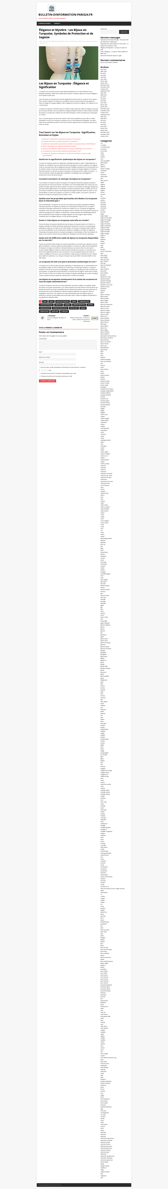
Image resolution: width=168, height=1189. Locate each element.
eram (102, 576)
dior (102, 546)
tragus (102, 1095)
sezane (103, 1048)
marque (103, 814)
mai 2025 (103, 99)
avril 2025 (103, 101)
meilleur (103, 833)
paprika (103, 910)
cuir (102, 530)
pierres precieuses (106, 957)
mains (102, 780)
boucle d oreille (105, 383)
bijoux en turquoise (63, 301)
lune (102, 764)
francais (103, 613)
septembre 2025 (105, 91)
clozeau (103, 501)
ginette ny (103, 660)
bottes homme (105, 375)
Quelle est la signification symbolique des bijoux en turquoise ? (61, 139)
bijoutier (103, 290)
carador (103, 426)
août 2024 (103, 116)
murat (102, 865)
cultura (102, 534)
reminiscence (104, 1006)
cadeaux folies (105, 420)
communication (84, 301)
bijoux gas (103, 324)
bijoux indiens (104, 326)
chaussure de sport (106, 477)
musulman (103, 869)
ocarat (102, 884)
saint (102, 1024)
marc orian (104, 802)
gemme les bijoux (106, 643)
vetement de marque (106, 1140)
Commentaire (43, 339)
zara (102, 1177)
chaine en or (104, 456)
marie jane (104, 810)
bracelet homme (105, 403)
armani (102, 192)
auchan (103, 210)
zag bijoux (103, 1176)
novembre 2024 (105, 110)
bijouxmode (104, 349)
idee (102, 700)
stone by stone (105, 1063)
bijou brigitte (104, 257)
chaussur (103, 469)
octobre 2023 (104, 136)
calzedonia (104, 422)
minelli (102, 849)
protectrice (74, 308)
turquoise (89, 41)
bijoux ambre (104, 296)
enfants (103, 570)
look (102, 763)
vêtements (104, 1154)
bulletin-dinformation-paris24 (61, 41)
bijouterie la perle (105, 283)
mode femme (104, 851)
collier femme (104, 511)
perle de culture (105, 930)
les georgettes (105, 753)
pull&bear (103, 1002)
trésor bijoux (104, 1103)
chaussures (104, 479)
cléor (102, 497)
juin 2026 (103, 73)
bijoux (76, 41)
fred (102, 619)
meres (102, 841)
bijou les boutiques (106, 265)
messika (103, 843)
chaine (102, 448)
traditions (55, 311)
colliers (102, 513)
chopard (103, 491)
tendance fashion (105, 1083)
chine (102, 487)
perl (102, 926)
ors (101, 904)
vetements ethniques (106, 1158)
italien (102, 711)
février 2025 (104, 105)
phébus (103, 941)
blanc (102, 353)
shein (102, 1050)
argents (103, 190)
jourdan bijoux (105, 739)
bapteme (103, 239)
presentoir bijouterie (106, 985)
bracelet (103, 397)
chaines (103, 458)
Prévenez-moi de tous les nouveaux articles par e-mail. (56, 376)
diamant (103, 540)
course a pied (104, 523)
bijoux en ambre (105, 310)
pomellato (103, 969)
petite (102, 936)
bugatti (102, 408)
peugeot (103, 937)
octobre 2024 (104, 112)
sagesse (83, 308)
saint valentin (104, 1028)
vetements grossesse (107, 1160)
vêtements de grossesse (107, 1156)
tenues (102, 1089)
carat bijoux (104, 430)
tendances (103, 1085)
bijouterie (103, 275)
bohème (103, 357)
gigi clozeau (104, 656)
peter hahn (104, 932)
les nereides (104, 755)
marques (103, 816)
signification (44, 311)
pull (101, 998)
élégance (67, 305)
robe (102, 1010)
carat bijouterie (105, 428)
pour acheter (104, 971)
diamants (103, 542)
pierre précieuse (45, 308)
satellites (103, 1040)
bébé (102, 247)
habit (102, 682)
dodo (102, 550)
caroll (102, 432)
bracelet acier (104, 399)
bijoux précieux (105, 340)
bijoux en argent (105, 312)
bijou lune (103, 267)
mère (102, 839)
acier (102, 159)
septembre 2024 (105, 114)
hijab (102, 692)
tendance (103, 1079)
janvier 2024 (104, 130)
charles (103, 462)
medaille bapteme (106, 827)
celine (102, 442)
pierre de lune (104, 947)
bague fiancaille (105, 227)
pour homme (104, 979)
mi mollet (103, 845)
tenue (102, 1087)
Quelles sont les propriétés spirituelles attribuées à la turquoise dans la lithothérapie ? (69, 144)
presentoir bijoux (105, 989)
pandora (103, 908)
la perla (103, 741)
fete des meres (105, 595)
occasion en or (105, 886)
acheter (103, 157)
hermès (103, 688)
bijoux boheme (105, 298)
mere (102, 837)
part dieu (103, 916)
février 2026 (104, 81)
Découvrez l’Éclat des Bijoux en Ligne (111, 55)
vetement (103, 1132)
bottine (103, 377)
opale (102, 890)
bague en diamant (106, 226)
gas (102, 633)
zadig (102, 1170)
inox (102, 707)
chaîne (102, 450)
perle (102, 928)
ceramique (103, 446)
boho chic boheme (106, 361)
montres (103, 863)
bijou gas (103, 263)
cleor (102, 499)
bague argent (104, 216)
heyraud (103, 690)
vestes (102, 1130)
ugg (102, 1109)
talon (102, 1077)
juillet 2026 (104, 71)
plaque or (103, 965)
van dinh (103, 1116)
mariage (103, 806)
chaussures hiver (105, 483)
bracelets (103, 406)
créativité (58, 305)
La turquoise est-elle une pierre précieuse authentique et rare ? (61, 151)
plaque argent (104, 963)
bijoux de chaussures (106, 304)
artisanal (103, 202)
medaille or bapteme (106, 831)
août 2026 (103, 69)
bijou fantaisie (104, 261)
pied (102, 943)
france (102, 615)
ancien (102, 172)
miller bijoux (104, 847)
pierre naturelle (105, 953)
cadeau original (105, 418)
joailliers (103, 735)
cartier (102, 436)
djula (102, 548)
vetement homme (106, 1150)
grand (102, 662)
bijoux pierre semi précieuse (108, 336)
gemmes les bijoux (106, 648)
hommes (103, 698)
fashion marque (105, 585)
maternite (103, 820)
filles (102, 609)
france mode (104, 617)
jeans (102, 721)
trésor (102, 1097)
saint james (104, 1026)
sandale (103, 1030)
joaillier (103, 733)
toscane (103, 1091)
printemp (103, 993)
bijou (73, 41)
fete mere (103, 597)
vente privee (104, 1124)
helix (102, 684)
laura (102, 747)
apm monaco (104, 180)
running (103, 1022)
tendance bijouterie (106, 1081)
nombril (103, 882)
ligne (102, 757)
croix (102, 528)
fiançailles (103, 603)
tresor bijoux (104, 1101)
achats (102, 155)
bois (102, 363)
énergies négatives (79, 305)
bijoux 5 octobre (105, 294)
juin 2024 (103, 120)
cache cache (104, 414)
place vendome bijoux (107, 961)
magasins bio (104, 774)
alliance (103, 165)
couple (102, 517)
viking (102, 1164)
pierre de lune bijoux (106, 949)
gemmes (103, 644)
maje (102, 786)
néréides (103, 879)
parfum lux (104, 912)
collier (102, 503)
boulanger (103, 387)
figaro (102, 605)
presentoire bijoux (106, 991)
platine (102, 967)
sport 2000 (104, 1061)
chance (74, 301)
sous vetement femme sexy (108, 1057)
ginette (102, 658)
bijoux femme (104, 322)
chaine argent (104, 452)
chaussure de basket (106, 473)
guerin (102, 674)
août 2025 (103, 93)
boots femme (104, 369)
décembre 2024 (105, 109)
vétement (103, 1136)
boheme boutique (106, 359)
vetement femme (105, 1144)
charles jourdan (105, 463)
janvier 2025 (104, 107)
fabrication (104, 582)
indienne (103, 705)
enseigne (103, 572)
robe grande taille (105, 1016)
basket (102, 241)
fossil (102, 611)
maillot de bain (105, 776)
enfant (102, 568)
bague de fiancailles (106, 218)
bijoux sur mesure (106, 342)
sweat (102, 1073)
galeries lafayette (105, 625)
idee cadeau (104, 701)
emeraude (103, 562)
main (102, 778)
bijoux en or (104, 316)
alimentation (104, 163)
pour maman (104, 983)
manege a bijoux (105, 792)
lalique (102, 745)
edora (102, 560)
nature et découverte (106, 877)
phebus (103, 940)
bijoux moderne (105, 332)
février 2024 (104, 128)
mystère (90, 305)
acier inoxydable (105, 161)
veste (102, 1128)
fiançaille (103, 601)
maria (102, 804)
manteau (103, 798)
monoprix (103, 861)
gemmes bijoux (105, 646)
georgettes (104, 654)
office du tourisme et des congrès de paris (113, 888)
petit (102, 934)
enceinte (103, 566)
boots (102, 367)
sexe (102, 1046)
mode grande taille (106, 853)
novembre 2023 (105, 134)
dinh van (103, 544)
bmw (102, 355)
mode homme (105, 855)
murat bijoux (104, 867)
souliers (103, 1056)
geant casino (104, 639)
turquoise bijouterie (106, 1107)
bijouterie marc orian (106, 285)
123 (102, 143)
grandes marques (105, 668)
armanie (103, 194)
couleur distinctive (46, 305)
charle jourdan (105, 460)
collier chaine (104, 505)
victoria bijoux (104, 1162)
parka (102, 914)
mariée (102, 812)
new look (103, 880)
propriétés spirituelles (60, 308)
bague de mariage (106, 220)
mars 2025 (104, 103)
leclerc (102, 749)
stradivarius (104, 1065)
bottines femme (105, 381)
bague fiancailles (105, 231)
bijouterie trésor (105, 286)
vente (102, 1122)
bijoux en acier (105, 308)
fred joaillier (104, 621)
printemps (103, 995)
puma (102, 1004)
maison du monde (106, 784)
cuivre (102, 532)
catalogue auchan (106, 440)
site (102, 1052)
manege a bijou (105, 790)
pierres (102, 955)
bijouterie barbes (105, 279)
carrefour (103, 434)
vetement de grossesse (107, 1138)
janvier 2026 (104, 83)
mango (103, 796)
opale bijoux (104, 892)
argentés (103, 188)
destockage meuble (106, 538)
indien (102, 703)
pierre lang (103, 951)
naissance (103, 873)
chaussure (103, 471)
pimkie (102, 959)
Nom (40, 352)
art (101, 196)
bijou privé (103, 271)
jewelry (103, 727)
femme (80, 41)
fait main (103, 583)
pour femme (104, 975)
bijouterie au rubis (106, 277)
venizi (102, 1120)
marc (102, 800)
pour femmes (104, 977)
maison (103, 782)
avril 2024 (103, 124)
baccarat (103, 212)
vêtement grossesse (106, 1146)
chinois (102, 489)
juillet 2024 (104, 118)
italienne (103, 713)
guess (102, 678)
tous (102, 1093)
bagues (103, 237)
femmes (103, 591)
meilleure (103, 835)
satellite (103, 1038)
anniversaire (104, 176)
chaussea (103, 467)
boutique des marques (107, 389)
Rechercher (104, 29)
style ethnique (104, 1067)
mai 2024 (103, 122)
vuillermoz (103, 1168)
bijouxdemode (105, 347)
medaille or (104, 829)
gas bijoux (103, 635)
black (102, 351)
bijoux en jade (104, 314)
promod (103, 997)
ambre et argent (105, 169)
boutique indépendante (107, 391)
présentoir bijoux (105, 987)
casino (102, 438)
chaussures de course (107, 481)
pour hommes (105, 981)
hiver (102, 694)
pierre (84, 41)
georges (103, 650)
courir (102, 519)
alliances (103, 167)
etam (102, 578)
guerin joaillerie (105, 676)
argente (103, 184)
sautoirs (103, 1044)
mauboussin (104, 823)
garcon (102, 627)
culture (102, 536)
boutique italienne (106, 393)
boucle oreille (104, 385)
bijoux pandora (105, 334)
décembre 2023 (105, 132)
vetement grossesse (106, 1148)
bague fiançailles (105, 229)
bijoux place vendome (107, 338)
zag (102, 1174)
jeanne (102, 719)
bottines (103, 379)
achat (102, 153)
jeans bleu (103, 723)
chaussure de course (106, 475)
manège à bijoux (105, 794)
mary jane (103, 818)
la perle (103, 743)
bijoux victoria (104, 344)
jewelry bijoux (104, 729)
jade (102, 717)
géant (102, 637)
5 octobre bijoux (105, 147)
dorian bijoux (104, 552)
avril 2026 (103, 77)
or (101, 894)
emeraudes (104, 564)
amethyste (104, 170)
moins (102, 859)
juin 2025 (103, 97)
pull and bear (104, 1000)
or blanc (103, 896)
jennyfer (103, 725)
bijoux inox (104, 328)
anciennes (103, 174)
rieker (102, 1008)
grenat (102, 670)
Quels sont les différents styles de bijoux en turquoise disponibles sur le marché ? (67, 149)
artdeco (103, 200)
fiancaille (103, 599)
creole (102, 524)
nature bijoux (104, 875)
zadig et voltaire (105, 1172)
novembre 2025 (105, 87)
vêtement (103, 1134)
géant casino (104, 640)
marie (102, 808)
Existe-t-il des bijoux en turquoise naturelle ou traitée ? (59, 146)
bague (102, 214)
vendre (102, 1118)
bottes (102, 373)
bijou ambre (104, 255)
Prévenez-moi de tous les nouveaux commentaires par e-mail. (58, 373)
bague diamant (105, 222)
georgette (103, 652)
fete (102, 593)
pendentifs (103, 924)
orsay (102, 906)
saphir (102, 1034)
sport (102, 1059)
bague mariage (105, 233)
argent (102, 182)
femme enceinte (105, 589)
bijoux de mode (105, 306)
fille (101, 607)
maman (103, 788)
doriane (103, 554)
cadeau (103, 416)
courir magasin (105, 521)
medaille (103, 825)
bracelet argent (105, 401)
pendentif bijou (105, 922)
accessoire (104, 149)
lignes (102, 759)
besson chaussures (106, 251)
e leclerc (103, 558)
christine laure (104, 493)
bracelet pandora (105, 405)
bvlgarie (103, 412)
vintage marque (105, 1166)
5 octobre (103, 145)
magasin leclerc (105, 772)
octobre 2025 (104, 89)
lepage (102, 751)
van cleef (103, 1115)
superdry (103, 1069)
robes (102, 1018)
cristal (102, 526)
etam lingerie (104, 580)
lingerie (103, 760)
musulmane (104, 871)
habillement (104, 680)
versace (103, 1126)
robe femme (104, 1014)
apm (102, 178)
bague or (103, 235)
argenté (103, 186)
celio (102, 444)
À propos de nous (44, 23)
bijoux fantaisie (105, 318)
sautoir (102, 1042)
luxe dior (103, 766)
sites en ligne (104, 1054)
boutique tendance (106, 395)
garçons (103, 631)
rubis (102, 1020)
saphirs (103, 1036)
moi (102, 857)
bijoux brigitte (104, 300)
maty (102, 821)
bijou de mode (105, 259)
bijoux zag (103, 346)
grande (102, 664)
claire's (102, 495)
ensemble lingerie (105, 574)
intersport (103, 709)
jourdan (103, 737)
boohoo (103, 365)
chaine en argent (105, 454)
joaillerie (103, 731)
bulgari (102, 410)
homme (103, 696)
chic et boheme (105, 485)
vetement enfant (105, 1142)
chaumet (103, 466)
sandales (103, 1032)
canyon (103, 424)
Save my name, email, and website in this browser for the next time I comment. (63, 367)
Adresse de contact (44, 357)
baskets (103, 243)
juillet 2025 (104, 95)
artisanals (103, 206)
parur (102, 918)
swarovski (103, 1071)
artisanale (103, 204)
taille (102, 1075)
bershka (103, 249)
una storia (103, 1111)
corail (102, 515)
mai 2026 (103, 75)
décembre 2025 (105, 85)
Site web (41, 362)
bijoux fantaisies (105, 320)
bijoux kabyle (104, 330)
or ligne (103, 898)
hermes (103, 686)
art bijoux (103, 198)
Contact (57, 23)
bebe (102, 245)
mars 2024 (104, 126)
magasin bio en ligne (106, 770)
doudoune (103, 556)
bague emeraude (105, 224)
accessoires (104, 151)
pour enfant (104, 973)
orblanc (103, 900)
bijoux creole (104, 302)
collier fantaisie (105, 509)
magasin (103, 768)
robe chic (103, 1012)
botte (102, 371)
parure (102, 920)
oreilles (103, 902)
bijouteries (103, 288)
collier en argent (105, 507)
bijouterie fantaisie (106, 281)
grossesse (103, 672)
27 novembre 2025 (46, 41)
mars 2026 (104, 79)
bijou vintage (104, 273)
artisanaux (103, 208)
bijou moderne (105, 269)
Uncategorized (105, 1113)
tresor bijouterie (105, 1099)
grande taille (104, 666)
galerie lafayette (105, 623)
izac (102, 715)
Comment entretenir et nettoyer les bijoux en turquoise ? (60, 141)
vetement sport (105, 1152)
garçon (102, 629)
